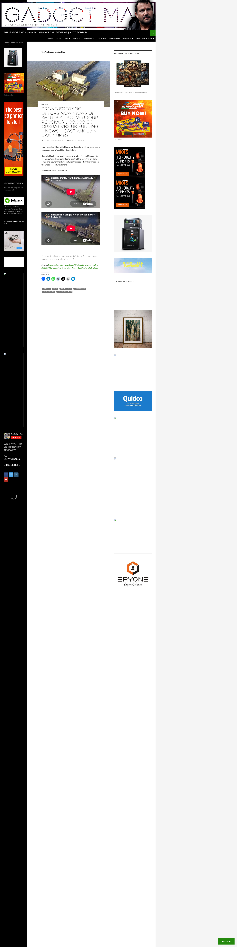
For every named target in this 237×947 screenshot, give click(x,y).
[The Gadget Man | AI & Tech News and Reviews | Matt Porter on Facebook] (6, 474)
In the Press (88, 38)
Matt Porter (80, 289)
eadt (55, 289)
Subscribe (226, 941)
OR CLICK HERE (12, 465)
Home (50, 38)
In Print (76, 38)
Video (46, 140)
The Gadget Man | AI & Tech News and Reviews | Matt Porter (45, 32)
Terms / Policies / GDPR (144, 38)
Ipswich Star (66, 289)
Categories (127, 38)
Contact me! (101, 38)
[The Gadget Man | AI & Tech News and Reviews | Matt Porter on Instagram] (16, 474)
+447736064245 (12, 459)
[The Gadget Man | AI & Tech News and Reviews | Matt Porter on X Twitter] (11, 474)
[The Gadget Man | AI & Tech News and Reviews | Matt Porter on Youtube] (6, 479)
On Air (66, 38)
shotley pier (49, 292)
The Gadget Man (65, 292)
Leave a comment (77, 140)
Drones (44, 105)
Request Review (114, 38)
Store (59, 38)
